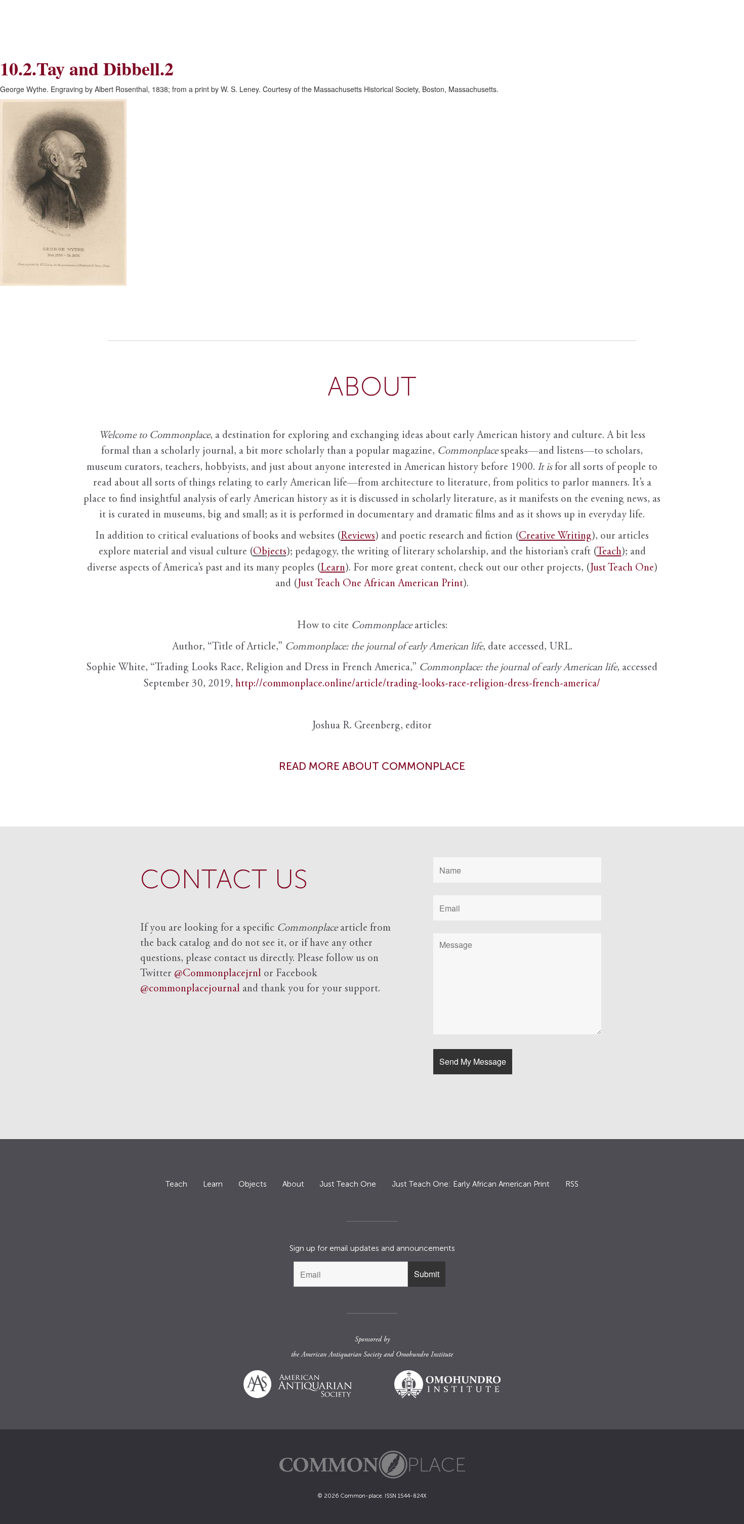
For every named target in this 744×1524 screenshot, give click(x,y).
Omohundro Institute (424, 1355)
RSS (571, 1184)
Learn (213, 1184)
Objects (269, 552)
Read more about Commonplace (372, 766)
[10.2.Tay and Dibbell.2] (372, 192)
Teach (176, 1184)
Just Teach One (622, 568)
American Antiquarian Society (341, 1355)
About (293, 1184)
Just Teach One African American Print (380, 584)
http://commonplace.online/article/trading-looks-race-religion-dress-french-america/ (417, 684)
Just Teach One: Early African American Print (471, 1184)
